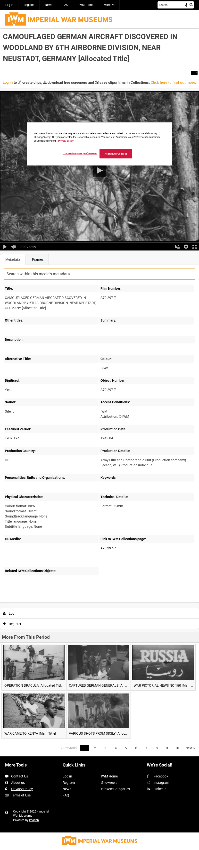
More (107, 5)
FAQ (65, 5)
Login (12, 613)
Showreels (109, 782)
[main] (99, 392)
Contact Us (19, 776)
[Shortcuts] (194, 72)
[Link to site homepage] (58, 19)
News (48, 5)
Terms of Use (21, 795)
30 (47, 602)
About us (18, 782)
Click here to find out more (173, 82)
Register (29, 5)
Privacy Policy (22, 788)
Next (190, 748)
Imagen (34, 820)
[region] (99, 144)
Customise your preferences (80, 153)
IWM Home (86, 5)
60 (60, 602)
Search (191, 4)
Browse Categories (115, 788)
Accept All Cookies (116, 153)
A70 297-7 (108, 548)
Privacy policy (66, 140)
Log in (9, 5)
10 (34, 602)
